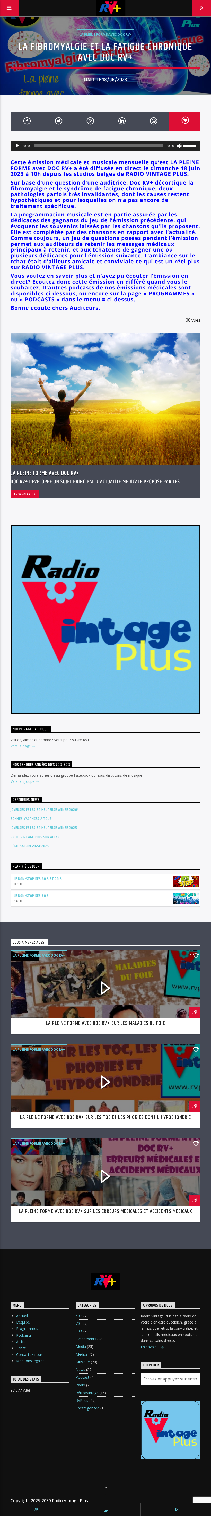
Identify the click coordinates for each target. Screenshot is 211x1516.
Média (81, 1346)
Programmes (27, 1328)
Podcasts (24, 1335)
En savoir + (150, 1346)
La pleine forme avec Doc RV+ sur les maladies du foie (105, 1023)
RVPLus (82, 1400)
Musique (83, 1361)
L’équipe (23, 1322)
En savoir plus (24, 494)
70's (79, 1323)
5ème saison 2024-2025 (30, 846)
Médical (82, 1354)
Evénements (86, 1338)
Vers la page (21, 745)
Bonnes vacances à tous (31, 818)
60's (79, 1315)
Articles (22, 1341)
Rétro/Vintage (87, 1392)
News (80, 1369)
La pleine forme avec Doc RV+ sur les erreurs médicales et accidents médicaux (105, 1211)
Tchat (21, 1348)
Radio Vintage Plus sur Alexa (35, 837)
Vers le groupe (23, 781)
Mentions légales (30, 1360)
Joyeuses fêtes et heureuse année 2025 (44, 827)
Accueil (22, 1315)
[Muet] (179, 145)
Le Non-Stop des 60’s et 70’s (38, 879)
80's (79, 1331)
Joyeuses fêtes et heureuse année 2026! (44, 809)
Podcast (82, 1377)
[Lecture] (17, 145)
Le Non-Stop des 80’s (31, 896)
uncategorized (87, 1408)
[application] (105, 146)
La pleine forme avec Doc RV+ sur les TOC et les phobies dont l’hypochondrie (105, 1117)
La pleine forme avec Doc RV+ (105, 34)
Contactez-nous (29, 1354)
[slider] (190, 145)
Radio (80, 1385)
